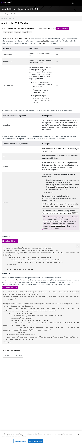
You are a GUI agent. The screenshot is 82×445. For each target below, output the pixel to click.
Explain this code (11, 241)
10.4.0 (18, 32)
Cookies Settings (20, 441)
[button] (41, 18)
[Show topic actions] (79, 23)
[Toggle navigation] (79, 2)
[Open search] (73, 2)
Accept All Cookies (35, 441)
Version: (4, 28)
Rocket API (8, 32)
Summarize (64, 28)
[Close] (79, 434)
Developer (27, 32)
